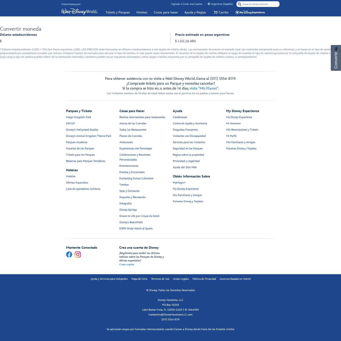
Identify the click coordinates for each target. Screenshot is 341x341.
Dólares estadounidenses (18, 35)
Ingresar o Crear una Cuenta (186, 4)
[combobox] (258, 4)
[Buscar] (239, 4)
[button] (220, 12)
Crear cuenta (126, 264)
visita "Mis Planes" (204, 88)
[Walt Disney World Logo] (79, 11)
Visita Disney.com (70, 4)
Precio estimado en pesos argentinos (202, 35)
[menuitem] (209, 4)
